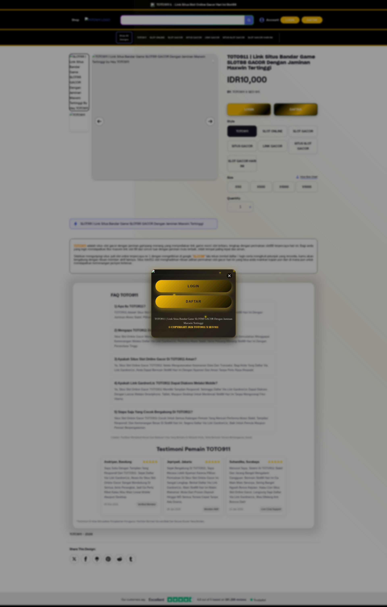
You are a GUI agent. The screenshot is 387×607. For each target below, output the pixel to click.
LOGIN (193, 286)
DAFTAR (193, 301)
